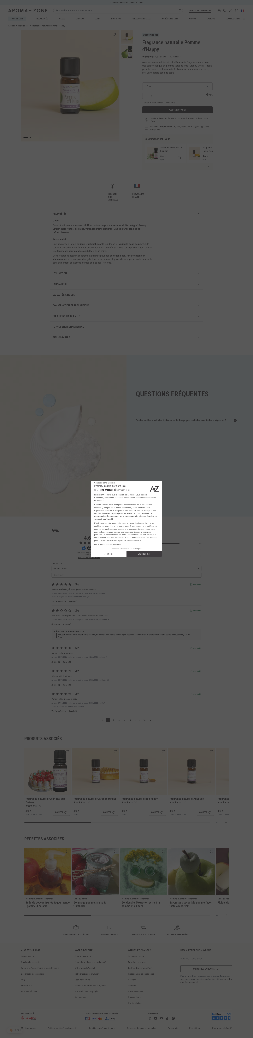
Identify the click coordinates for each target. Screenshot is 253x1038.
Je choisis (108, 554)
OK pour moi (144, 554)
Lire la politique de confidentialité (107, 545)
